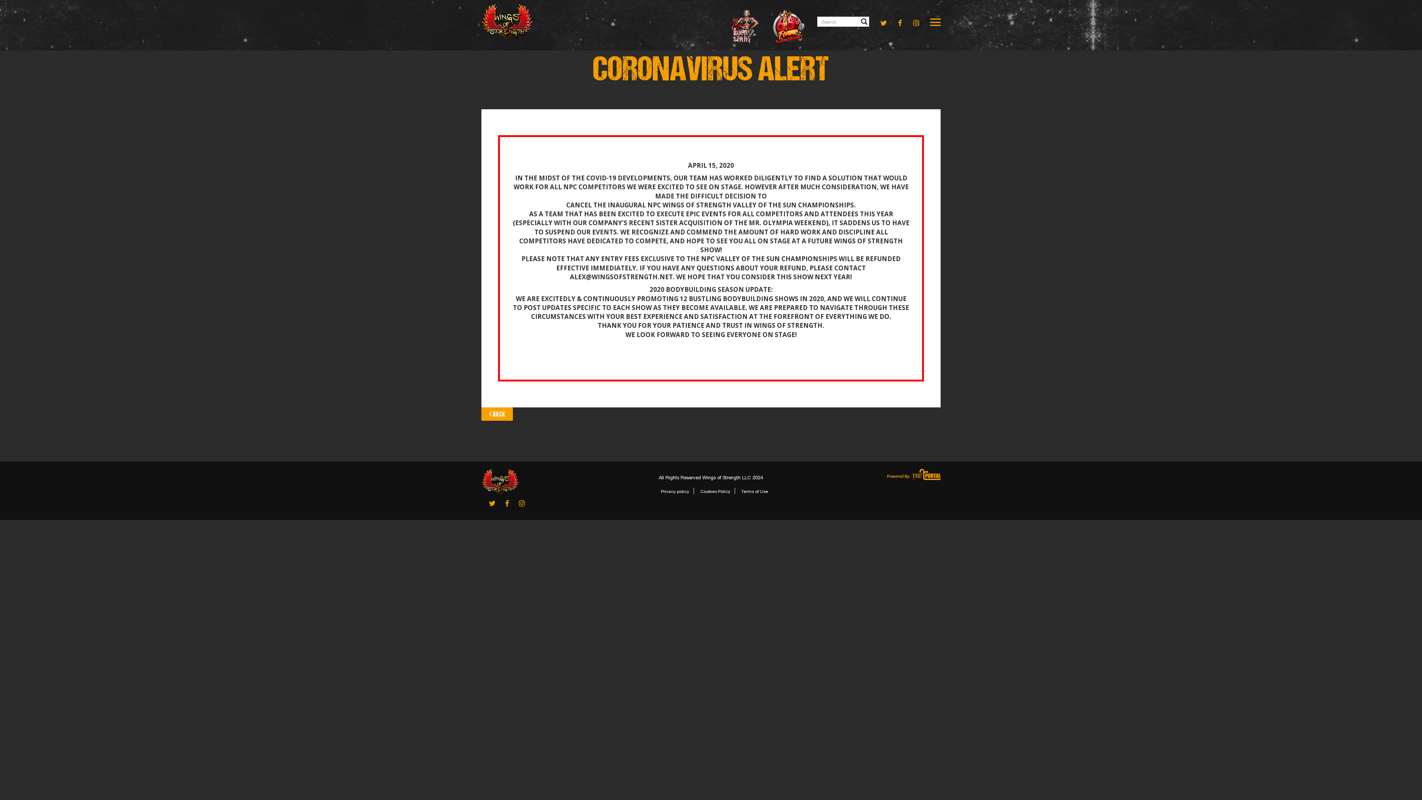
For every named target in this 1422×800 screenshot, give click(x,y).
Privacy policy (675, 491)
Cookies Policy (715, 491)
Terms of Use (754, 491)
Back (499, 414)
